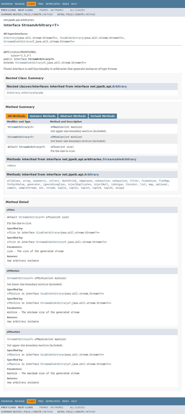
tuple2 (73, 187)
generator (33, 184)
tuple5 (108, 187)
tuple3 (85, 187)
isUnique (117, 184)
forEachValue (15, 184)
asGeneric (39, 180)
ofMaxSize (57, 127)
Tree (41, 4)
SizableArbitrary (71, 37)
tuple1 (62, 187)
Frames (44, 10)
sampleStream (27, 187)
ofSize (55, 146)
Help (74, 4)
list (143, 184)
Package (20, 4)
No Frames (57, 10)
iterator (131, 184)
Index (65, 4)
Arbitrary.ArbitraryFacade (25, 92)
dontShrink (69, 180)
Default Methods (103, 116)
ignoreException (54, 184)
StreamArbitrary (18, 127)
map (151, 184)
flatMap (164, 180)
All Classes (77, 10)
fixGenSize (148, 180)
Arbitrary (10, 37)
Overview (7, 4)
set (41, 187)
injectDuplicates (79, 184)
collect (54, 180)
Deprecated (53, 4)
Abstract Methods (73, 116)
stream (50, 187)
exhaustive (102, 180)
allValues (13, 180)
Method (48, 14)
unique (119, 187)
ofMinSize (57, 136)
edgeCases (85, 180)
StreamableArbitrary (17, 41)
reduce (11, 165)
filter (134, 180)
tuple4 (96, 187)
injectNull (101, 184)
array (26, 180)
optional (161, 184)
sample (11, 187)
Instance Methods (42, 116)
